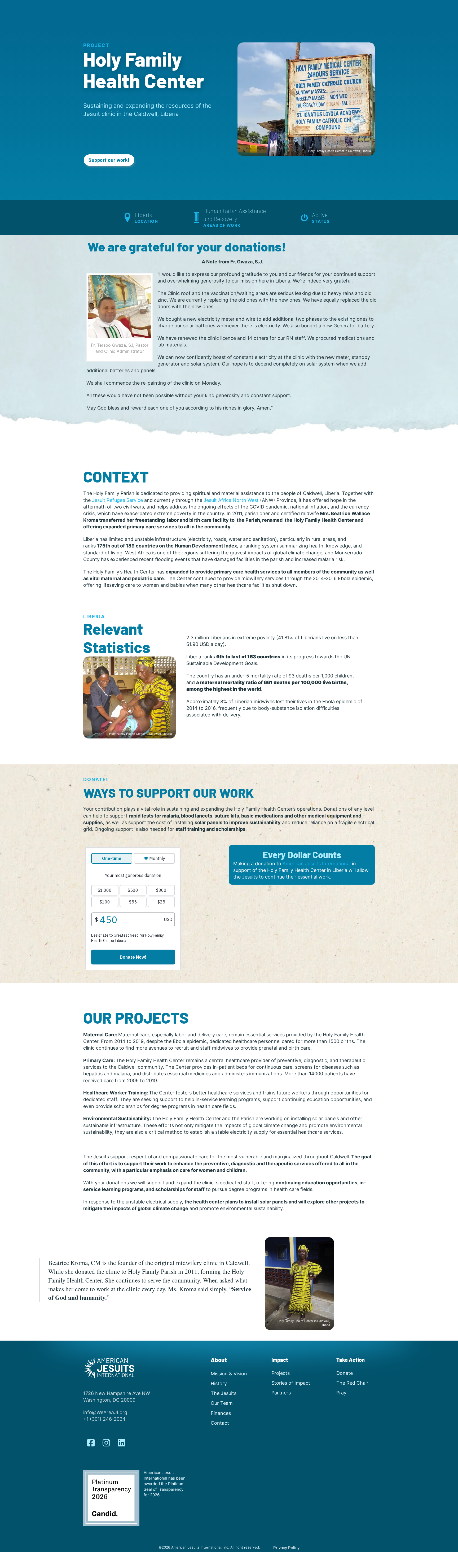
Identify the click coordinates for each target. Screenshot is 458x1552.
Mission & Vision (229, 1373)
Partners (281, 1393)
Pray (341, 1393)
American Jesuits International (317, 863)
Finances (221, 1413)
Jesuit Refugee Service (117, 500)
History (219, 1383)
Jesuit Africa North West (231, 500)
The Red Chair (352, 1383)
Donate (344, 1373)
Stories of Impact (290, 1383)
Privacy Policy (286, 1547)
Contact (220, 1423)
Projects (280, 1373)
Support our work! (109, 160)
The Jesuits (223, 1393)
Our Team (222, 1403)
